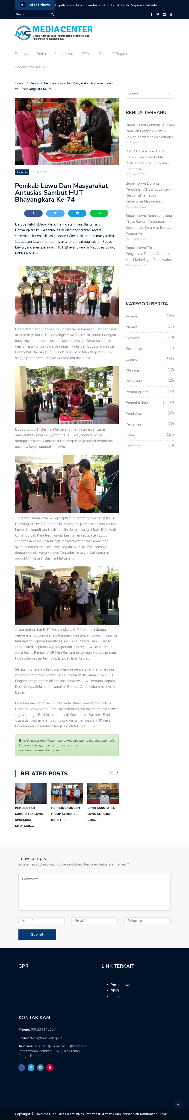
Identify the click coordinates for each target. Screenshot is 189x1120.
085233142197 (43, 1029)
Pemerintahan (137, 402)
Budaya (132, 327)
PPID (85, 53)
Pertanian (133, 424)
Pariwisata (134, 381)
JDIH (100, 53)
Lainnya (22, 172)
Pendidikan (134, 413)
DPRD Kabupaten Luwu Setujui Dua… (65, 814)
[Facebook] (151, 14)
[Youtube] (171, 14)
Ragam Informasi (28, 67)
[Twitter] (158, 14)
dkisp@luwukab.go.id (46, 1038)
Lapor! (116, 996)
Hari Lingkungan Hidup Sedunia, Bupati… (29, 814)
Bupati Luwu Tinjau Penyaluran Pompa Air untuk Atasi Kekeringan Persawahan (149, 254)
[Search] (52, 14)
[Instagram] (164, 14)
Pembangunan (137, 392)
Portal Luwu (63, 53)
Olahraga (133, 370)
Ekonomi (132, 338)
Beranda (21, 53)
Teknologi (133, 446)
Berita (41, 53)
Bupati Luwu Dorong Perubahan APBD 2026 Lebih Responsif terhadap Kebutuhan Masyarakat (107, 8)
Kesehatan (134, 348)
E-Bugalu (120, 53)
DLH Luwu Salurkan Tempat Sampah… (102, 817)
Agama (131, 316)
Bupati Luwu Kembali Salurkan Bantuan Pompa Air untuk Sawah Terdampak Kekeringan (150, 131)
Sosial (130, 435)
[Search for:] (29, 14)
